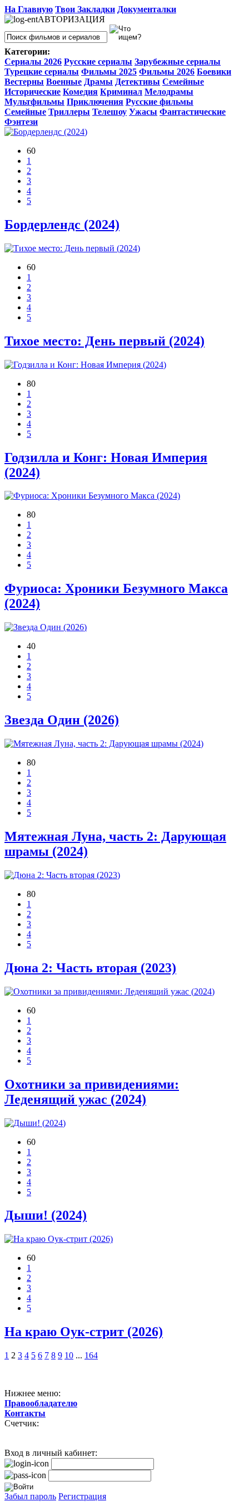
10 (68, 1355)
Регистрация (82, 1496)
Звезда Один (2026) (61, 720)
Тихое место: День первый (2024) (104, 341)
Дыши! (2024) (45, 1215)
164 (91, 1355)
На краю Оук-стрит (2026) (83, 1331)
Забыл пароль (30, 1496)
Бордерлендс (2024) (62, 224)
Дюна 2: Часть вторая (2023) (90, 968)
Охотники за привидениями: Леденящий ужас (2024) (91, 1092)
